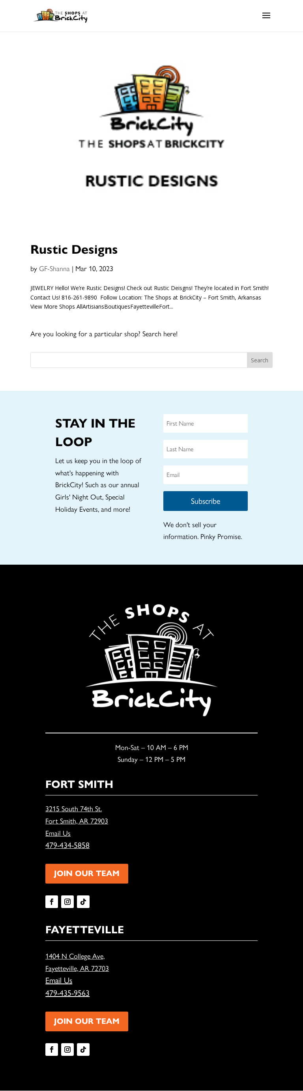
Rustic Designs (74, 249)
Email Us (58, 833)
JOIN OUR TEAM (87, 873)
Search (259, 360)
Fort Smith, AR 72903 (76, 821)
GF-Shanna (54, 268)
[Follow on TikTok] (83, 901)
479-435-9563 (67, 993)
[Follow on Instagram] (67, 901)
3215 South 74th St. (73, 809)
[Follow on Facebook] (51, 901)
